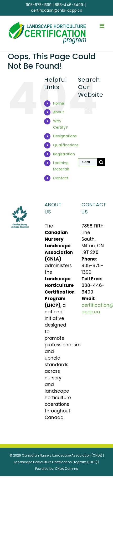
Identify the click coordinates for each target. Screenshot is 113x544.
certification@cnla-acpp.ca (56, 10)
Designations (65, 136)
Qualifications (66, 145)
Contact (61, 178)
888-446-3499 (69, 4)
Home (58, 103)
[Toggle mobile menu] (102, 26)
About (58, 112)
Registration (64, 154)
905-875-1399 (39, 4)
